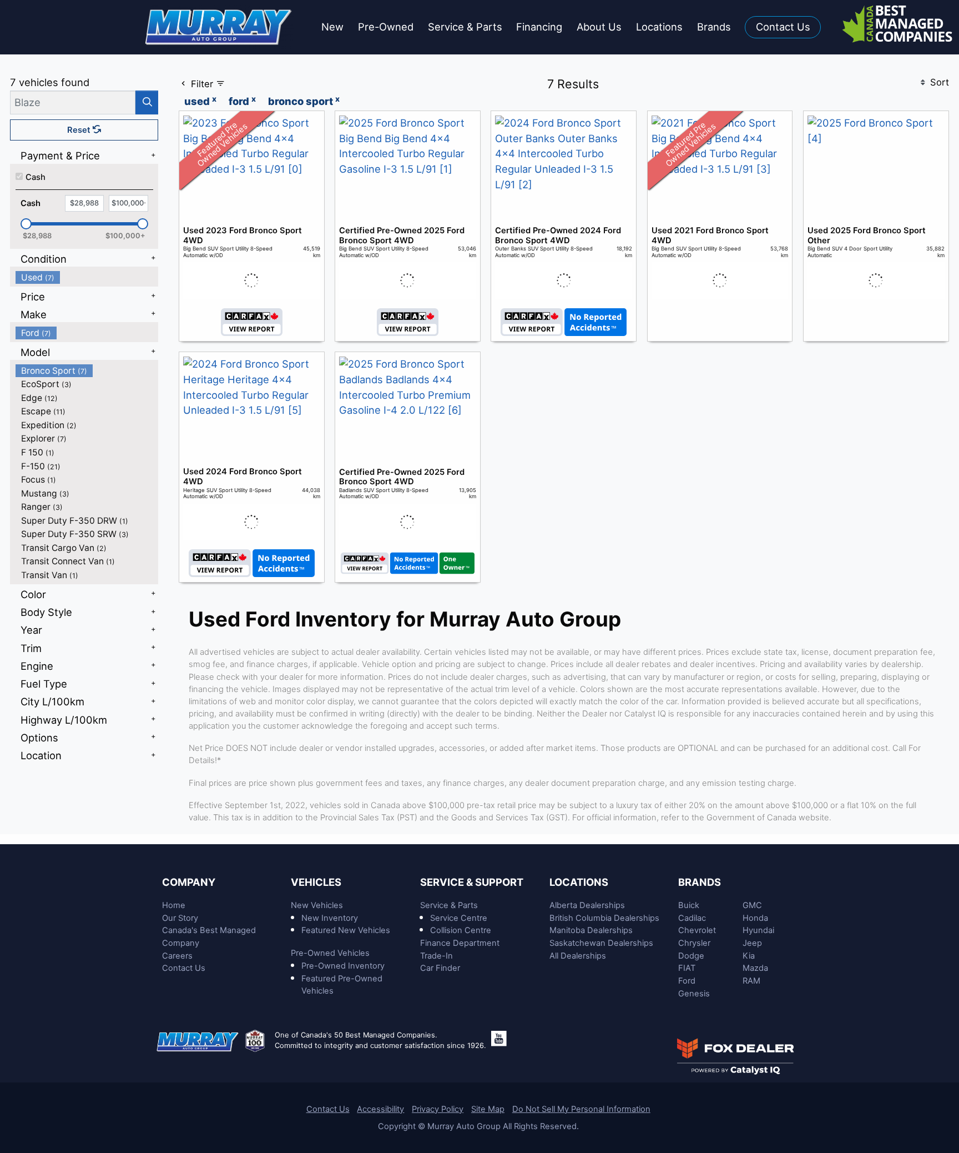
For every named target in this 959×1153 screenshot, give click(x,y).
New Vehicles (317, 905)
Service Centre (458, 918)
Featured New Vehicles (345, 930)
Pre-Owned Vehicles (330, 953)
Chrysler (694, 943)
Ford (686, 981)
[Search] (146, 102)
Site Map (487, 1109)
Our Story (180, 918)
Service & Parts (449, 905)
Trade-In (436, 956)
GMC (752, 905)
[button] (332, 27)
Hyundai (758, 930)
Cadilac (692, 918)
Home (173, 905)
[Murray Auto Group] (219, 26)
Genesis (694, 994)
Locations (578, 882)
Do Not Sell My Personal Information (581, 1109)
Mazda (755, 968)
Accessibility (380, 1109)
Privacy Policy (437, 1109)
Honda (755, 918)
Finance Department (459, 943)
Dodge (691, 956)
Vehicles (316, 882)
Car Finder (440, 968)
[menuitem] (87, 277)
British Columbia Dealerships (604, 918)
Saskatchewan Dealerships (601, 943)
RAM (751, 981)
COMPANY (188, 882)
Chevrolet (697, 930)
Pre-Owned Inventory (343, 966)
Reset (80, 130)
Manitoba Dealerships (591, 930)
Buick (688, 905)
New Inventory (329, 918)
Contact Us (183, 968)
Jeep (752, 943)
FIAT (686, 968)
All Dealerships (577, 956)
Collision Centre (460, 930)
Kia (749, 956)
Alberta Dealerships (587, 905)
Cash (36, 177)
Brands (699, 882)
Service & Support (471, 882)
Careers (177, 956)
